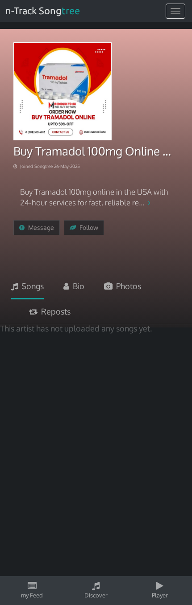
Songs (31, 286)
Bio (76, 286)
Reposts (54, 311)
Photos (127, 286)
